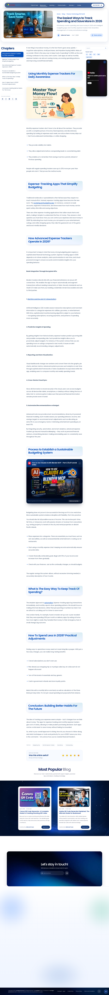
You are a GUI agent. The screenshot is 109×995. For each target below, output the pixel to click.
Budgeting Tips (36, 745)
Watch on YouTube (73, 501)
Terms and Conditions (89, 991)
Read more (45, 827)
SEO (90, 54)
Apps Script (89, 57)
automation (48, 603)
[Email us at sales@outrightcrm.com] (106, 992)
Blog (63, 14)
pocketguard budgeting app (44, 203)
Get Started (96, 5)
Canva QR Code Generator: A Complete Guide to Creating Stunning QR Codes (34, 812)
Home (58, 14)
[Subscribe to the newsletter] (67, 873)
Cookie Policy (70, 991)
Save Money (60, 745)
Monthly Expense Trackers (48, 745)
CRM (98, 54)
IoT (94, 54)
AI (86, 54)
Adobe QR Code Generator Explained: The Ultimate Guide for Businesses (74, 812)
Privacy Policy (79, 991)
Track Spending (69, 745)
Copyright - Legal (61, 991)
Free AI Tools (34, 5)
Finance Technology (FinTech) (76, 14)
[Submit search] (105, 48)
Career (79, 5)
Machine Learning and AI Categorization (42, 299)
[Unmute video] (88, 62)
